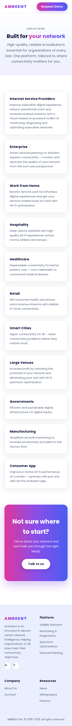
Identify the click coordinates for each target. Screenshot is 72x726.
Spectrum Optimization (48, 644)
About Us (10, 688)
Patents (45, 701)
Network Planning (51, 653)
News (43, 688)
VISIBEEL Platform (51, 625)
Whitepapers (48, 694)
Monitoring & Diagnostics (48, 633)
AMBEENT (15, 6)
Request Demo (52, 6)
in (6, 665)
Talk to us (36, 564)
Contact (10, 694)
